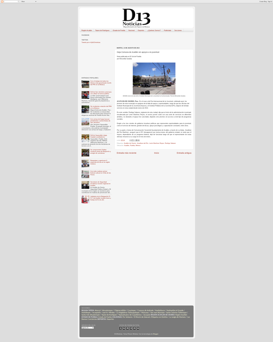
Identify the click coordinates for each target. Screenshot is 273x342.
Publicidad (167, 30)
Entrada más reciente (126, 153)
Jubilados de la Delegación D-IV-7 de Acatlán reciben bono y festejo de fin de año (100, 198)
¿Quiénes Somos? (154, 30)
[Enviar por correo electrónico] (130, 140)
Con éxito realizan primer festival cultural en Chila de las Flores (100, 172)
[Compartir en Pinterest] (139, 140)
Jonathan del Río (142, 143)
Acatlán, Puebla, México (132, 145)
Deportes (141, 30)
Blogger (155, 334)
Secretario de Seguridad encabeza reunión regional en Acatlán (100, 183)
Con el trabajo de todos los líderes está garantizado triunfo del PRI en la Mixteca (100, 82)
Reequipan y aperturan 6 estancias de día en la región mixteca (100, 162)
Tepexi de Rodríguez (102, 30)
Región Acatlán (86, 30)
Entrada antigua (184, 153)
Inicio (156, 153)
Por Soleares (127, 317)
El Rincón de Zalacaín (142, 317)
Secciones (178, 30)
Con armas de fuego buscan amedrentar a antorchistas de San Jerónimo (100, 120)
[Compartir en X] (135, 140)
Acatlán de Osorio (130, 143)
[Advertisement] (155, 38)
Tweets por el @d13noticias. (91, 42)
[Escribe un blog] (132, 140)
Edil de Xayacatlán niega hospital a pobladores (98, 136)
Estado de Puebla (119, 30)
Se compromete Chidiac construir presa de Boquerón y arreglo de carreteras (100, 151)
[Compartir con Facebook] (137, 140)
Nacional (131, 30)
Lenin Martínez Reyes (156, 143)
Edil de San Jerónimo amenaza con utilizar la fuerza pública (100, 92)
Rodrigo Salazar (170, 143)
